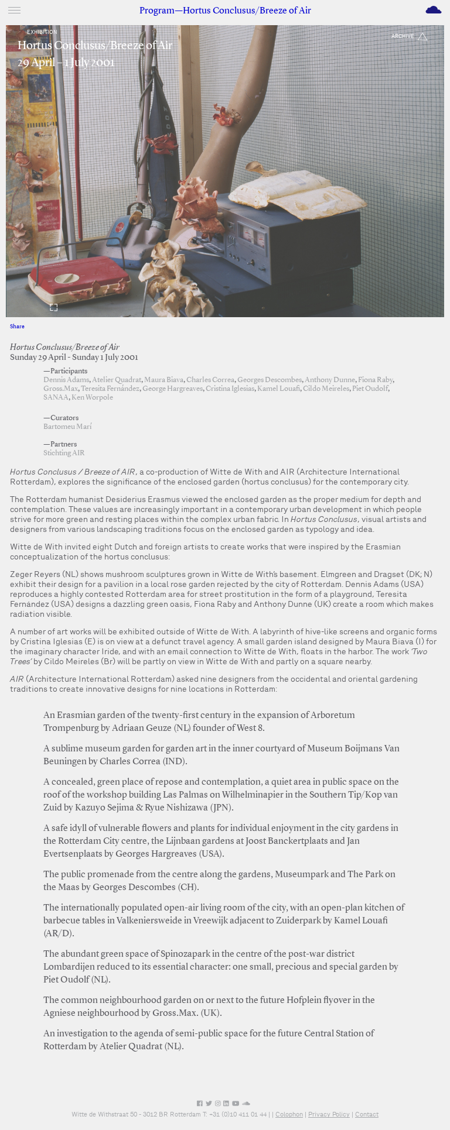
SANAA (56, 397)
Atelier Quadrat (116, 380)
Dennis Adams (66, 380)
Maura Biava (163, 380)
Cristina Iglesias (230, 389)
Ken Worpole (92, 397)
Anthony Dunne (330, 380)
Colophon (289, 1114)
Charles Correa (210, 380)
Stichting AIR (64, 453)
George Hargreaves (172, 389)
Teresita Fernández (110, 389)
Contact (367, 1114)
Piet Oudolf (370, 389)
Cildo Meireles (326, 389)
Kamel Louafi (278, 389)
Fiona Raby (375, 380)
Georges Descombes (269, 380)
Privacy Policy (329, 1114)
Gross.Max (60, 389)
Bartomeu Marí (67, 427)
